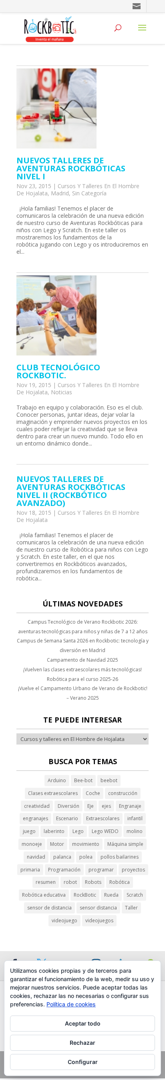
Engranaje (130, 806)
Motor (57, 844)
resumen (46, 882)
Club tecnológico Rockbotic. (58, 371)
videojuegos (99, 920)
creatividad (37, 806)
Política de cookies (71, 1004)
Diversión (68, 806)
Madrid (60, 193)
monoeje (32, 844)
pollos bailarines (120, 856)
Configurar (83, 1061)
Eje (90, 806)
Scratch (135, 894)
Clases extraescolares (53, 793)
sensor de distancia (49, 907)
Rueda (111, 894)
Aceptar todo (83, 1023)
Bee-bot (83, 780)
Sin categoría (89, 193)
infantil (135, 818)
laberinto (54, 831)
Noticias (61, 392)
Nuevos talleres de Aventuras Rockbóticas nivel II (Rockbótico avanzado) (70, 491)
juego (29, 831)
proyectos (133, 869)
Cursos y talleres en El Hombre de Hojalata (77, 388)
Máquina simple (125, 844)
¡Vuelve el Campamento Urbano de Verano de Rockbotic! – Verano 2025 (82, 693)
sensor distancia (98, 907)
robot (70, 882)
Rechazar (82, 1042)
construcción (122, 793)
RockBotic (85, 894)
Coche (93, 793)
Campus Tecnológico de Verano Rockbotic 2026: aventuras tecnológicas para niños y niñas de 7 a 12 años (82, 626)
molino (135, 831)
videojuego (64, 920)
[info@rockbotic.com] (137, 6)
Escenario (67, 818)
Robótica (119, 882)
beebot (109, 780)
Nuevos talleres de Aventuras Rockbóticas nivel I (70, 168)
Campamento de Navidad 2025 (82, 659)
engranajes (35, 818)
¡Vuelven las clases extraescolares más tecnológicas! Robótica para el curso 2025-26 (82, 674)
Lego (78, 831)
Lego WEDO (105, 831)
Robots (93, 882)
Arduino (57, 780)
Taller (131, 907)
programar (101, 869)
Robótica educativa (44, 894)
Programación (64, 869)
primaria (30, 869)
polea (86, 856)
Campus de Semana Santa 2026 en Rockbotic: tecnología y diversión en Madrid (83, 645)
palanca (62, 856)
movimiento (85, 844)
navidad (36, 856)
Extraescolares (102, 818)
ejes (106, 806)
